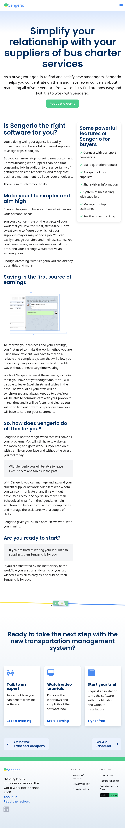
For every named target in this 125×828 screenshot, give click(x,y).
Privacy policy (81, 784)
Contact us (106, 775)
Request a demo (109, 781)
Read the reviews (17, 801)
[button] (121, 5)
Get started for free (109, 788)
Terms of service (78, 777)
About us (10, 797)
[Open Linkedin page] (6, 809)
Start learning (58, 721)
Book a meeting (19, 721)
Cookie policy (81, 789)
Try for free (96, 721)
